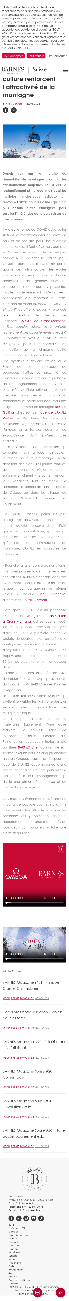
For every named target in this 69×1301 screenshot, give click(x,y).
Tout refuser (36, 56)
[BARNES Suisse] (24, 70)
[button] (65, 70)
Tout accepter (13, 56)
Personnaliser (58, 56)
